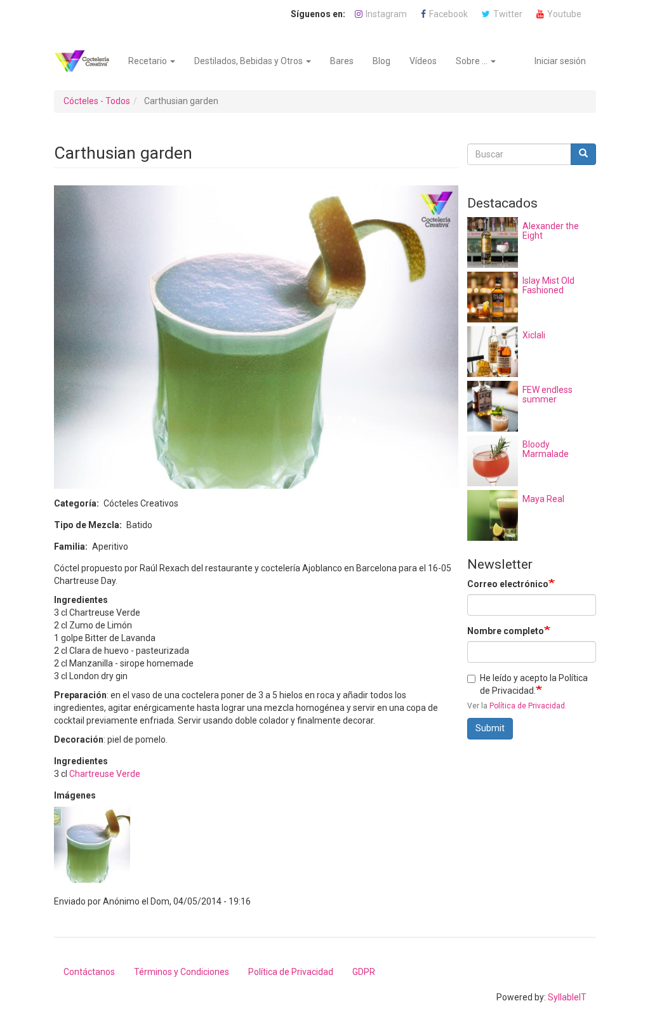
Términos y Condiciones (181, 972)
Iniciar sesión (560, 61)
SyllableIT (567, 997)
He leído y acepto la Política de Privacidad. (534, 684)
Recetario (148, 61)
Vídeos (423, 61)
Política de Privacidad (527, 705)
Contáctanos (89, 972)
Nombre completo (505, 631)
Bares (342, 61)
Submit (490, 728)
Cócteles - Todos (96, 101)
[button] (92, 845)
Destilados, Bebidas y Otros (249, 61)
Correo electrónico (507, 584)
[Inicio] (87, 61)
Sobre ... (472, 61)
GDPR (363, 972)
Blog (381, 61)
